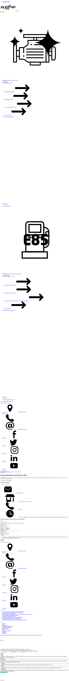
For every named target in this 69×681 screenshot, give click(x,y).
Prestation (3, 529)
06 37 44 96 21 (20, 509)
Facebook (2, 521)
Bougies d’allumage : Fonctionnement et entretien (10, 615)
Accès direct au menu (5, 2)
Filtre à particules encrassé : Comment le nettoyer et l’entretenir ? (12, 612)
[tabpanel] (34, 661)
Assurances (4, 631)
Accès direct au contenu (6, 1)
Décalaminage (9, 480)
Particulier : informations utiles (7, 626)
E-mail (3, 531)
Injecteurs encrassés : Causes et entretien (8, 613)
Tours (13, 471)
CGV (3, 629)
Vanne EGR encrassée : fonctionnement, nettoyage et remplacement (13, 611)
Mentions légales (5, 628)
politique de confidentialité (8, 537)
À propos (3, 623)
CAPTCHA (2, 539)
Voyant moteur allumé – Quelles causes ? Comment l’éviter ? (12, 618)
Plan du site (4, 633)
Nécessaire (3, 659)
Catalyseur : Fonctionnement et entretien (8, 616)
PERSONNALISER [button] (13, 651)
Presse (3, 624)
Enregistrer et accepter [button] (3, 672)
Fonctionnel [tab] (2, 662)
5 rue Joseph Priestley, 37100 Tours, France (25, 501)
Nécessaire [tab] (2, 658)
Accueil (1, 471)
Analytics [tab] (1, 665)
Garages (4, 471)
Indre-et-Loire (9, 471)
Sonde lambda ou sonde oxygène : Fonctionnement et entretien (12, 617)
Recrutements (4, 625)
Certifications (4, 632)
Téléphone (4, 533)
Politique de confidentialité (6, 630)
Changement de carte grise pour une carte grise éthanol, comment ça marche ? (14, 619)
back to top (2, 640)
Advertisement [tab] (2, 668)
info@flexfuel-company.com (22, 429)
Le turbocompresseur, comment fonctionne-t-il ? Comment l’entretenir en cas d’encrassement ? (17, 614)
